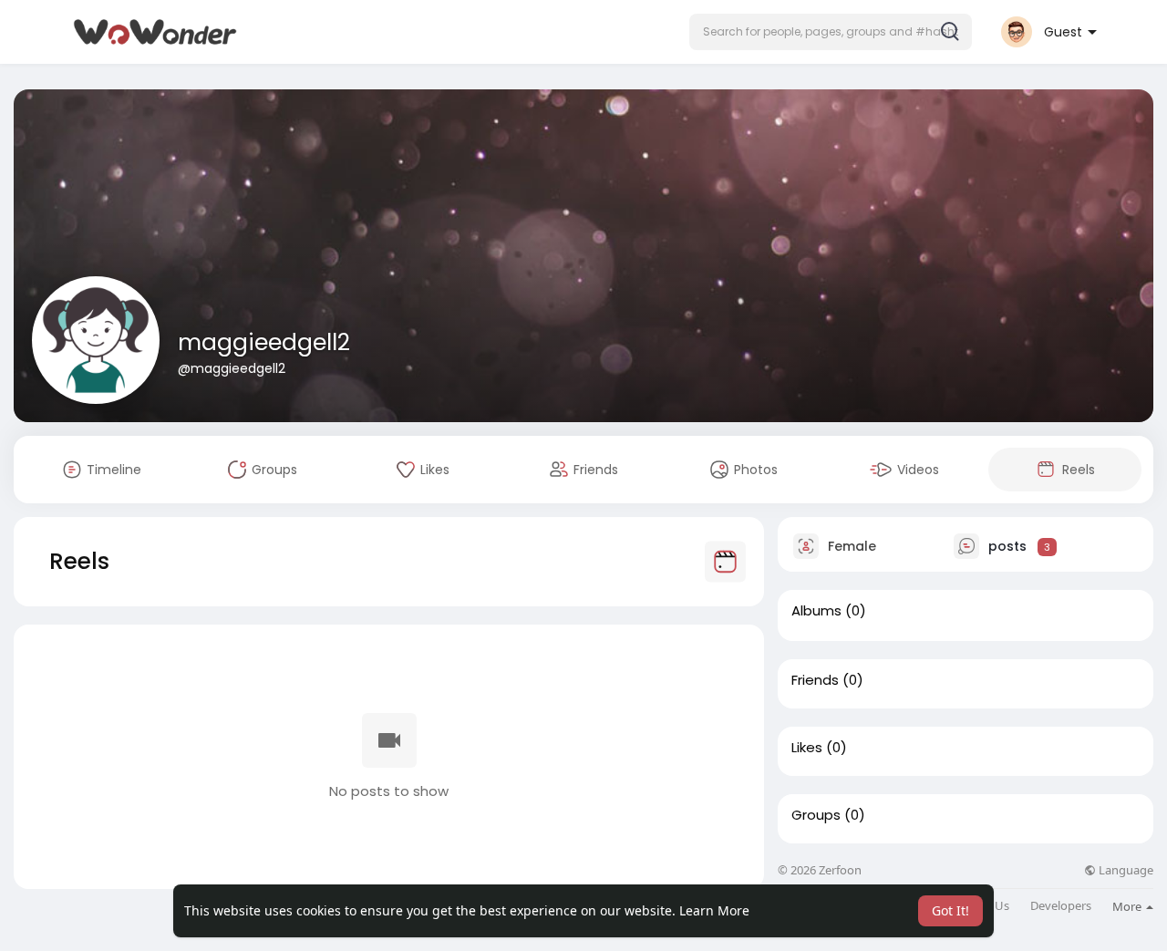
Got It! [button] (950, 910)
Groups (816, 815)
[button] (830, 32)
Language (1124, 870)
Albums (816, 611)
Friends (815, 680)
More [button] (1128, 906)
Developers (1060, 906)
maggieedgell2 (264, 342)
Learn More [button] (714, 910)
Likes (806, 747)
